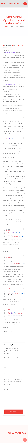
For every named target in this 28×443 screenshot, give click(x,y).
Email (16, 358)
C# (15, 45)
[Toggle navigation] (25, 3)
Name (6, 358)
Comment (7, 389)
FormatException (7, 4)
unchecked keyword (10, 84)
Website (6, 367)
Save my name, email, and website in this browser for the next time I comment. (13, 382)
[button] (23, 117)
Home (5, 26)
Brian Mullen (7, 45)
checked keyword (10, 52)
